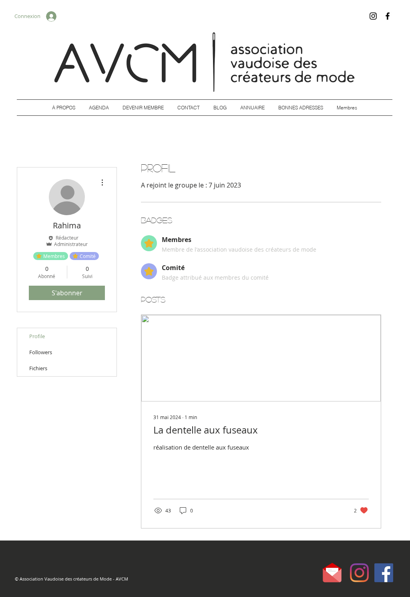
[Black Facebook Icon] (387, 16)
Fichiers (38, 368)
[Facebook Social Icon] (383, 572)
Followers (40, 352)
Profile (37, 336)
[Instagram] (373, 16)
